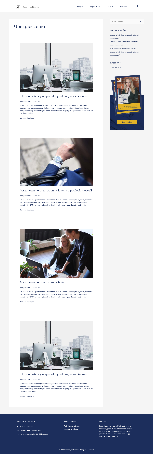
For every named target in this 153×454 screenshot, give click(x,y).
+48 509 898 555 (26, 426)
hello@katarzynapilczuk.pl (31, 430)
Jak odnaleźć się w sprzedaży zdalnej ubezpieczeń (53, 96)
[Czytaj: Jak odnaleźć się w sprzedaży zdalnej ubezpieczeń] (56, 67)
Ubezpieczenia (25, 101)
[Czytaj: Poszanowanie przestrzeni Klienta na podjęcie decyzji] (56, 162)
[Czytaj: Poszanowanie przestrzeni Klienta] (56, 254)
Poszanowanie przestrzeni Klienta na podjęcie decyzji (56, 190)
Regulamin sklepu (71, 429)
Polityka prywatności (72, 426)
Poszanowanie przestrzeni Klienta (42, 282)
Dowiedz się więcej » (27, 118)
